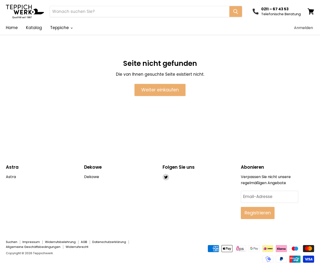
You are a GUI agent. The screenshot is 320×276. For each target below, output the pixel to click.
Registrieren (258, 213)
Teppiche (60, 27)
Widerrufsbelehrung (60, 242)
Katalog (34, 27)
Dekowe (91, 176)
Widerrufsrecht (77, 247)
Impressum (31, 242)
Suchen (11, 242)
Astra (11, 176)
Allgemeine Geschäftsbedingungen (33, 247)
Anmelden (303, 27)
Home (12, 27)
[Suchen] (235, 11)
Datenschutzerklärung (109, 242)
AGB (84, 242)
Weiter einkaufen (160, 90)
